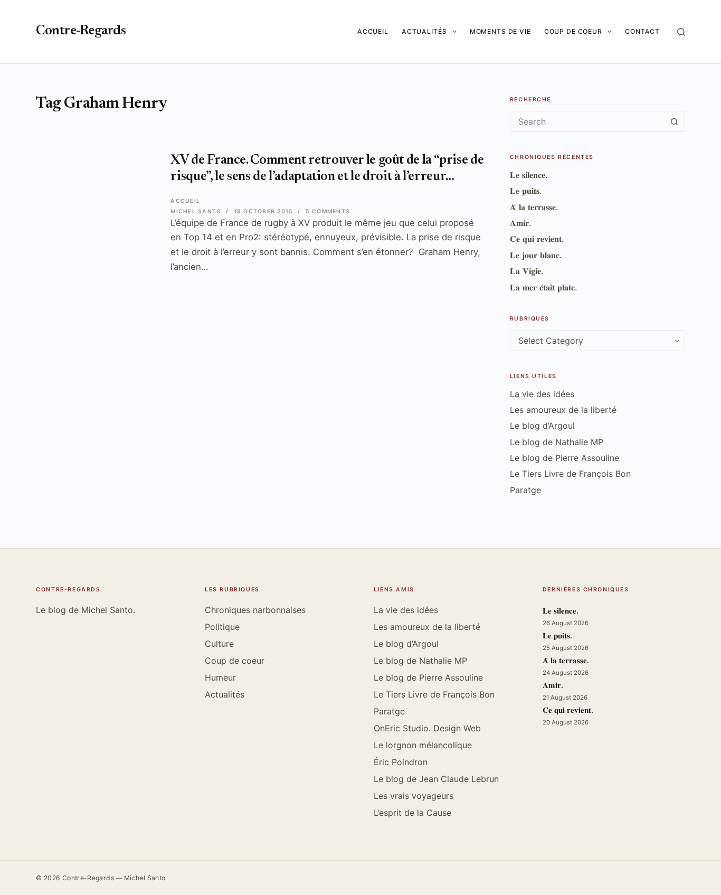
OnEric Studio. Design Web (427, 728)
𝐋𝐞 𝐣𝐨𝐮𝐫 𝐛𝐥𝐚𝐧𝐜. (536, 255)
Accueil (372, 31)
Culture (219, 643)
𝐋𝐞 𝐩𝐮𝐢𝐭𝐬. (526, 190)
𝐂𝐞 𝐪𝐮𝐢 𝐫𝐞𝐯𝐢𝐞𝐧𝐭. (537, 238)
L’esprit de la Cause (412, 812)
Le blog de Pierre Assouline (564, 458)
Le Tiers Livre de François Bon (570, 473)
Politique (222, 626)
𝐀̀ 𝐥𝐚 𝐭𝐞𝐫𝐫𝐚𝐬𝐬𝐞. (534, 207)
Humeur (220, 677)
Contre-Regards (81, 31)
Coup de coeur (573, 31)
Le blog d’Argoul (542, 425)
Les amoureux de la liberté (563, 409)
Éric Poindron (401, 762)
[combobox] (587, 121)
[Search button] (675, 121)
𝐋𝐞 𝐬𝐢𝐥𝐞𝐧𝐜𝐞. (528, 174)
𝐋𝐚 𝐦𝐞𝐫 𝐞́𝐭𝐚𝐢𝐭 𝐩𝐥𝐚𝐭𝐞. (543, 287)
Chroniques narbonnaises (255, 610)
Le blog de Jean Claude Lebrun (436, 779)
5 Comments (328, 211)
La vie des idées (542, 394)
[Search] (681, 32)
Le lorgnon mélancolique (423, 745)
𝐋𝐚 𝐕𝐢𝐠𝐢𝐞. (526, 271)
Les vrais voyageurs (413, 795)
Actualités (424, 31)
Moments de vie (500, 31)
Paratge (525, 490)
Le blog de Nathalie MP (556, 442)
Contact (642, 31)
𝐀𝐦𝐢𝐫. (520, 223)
